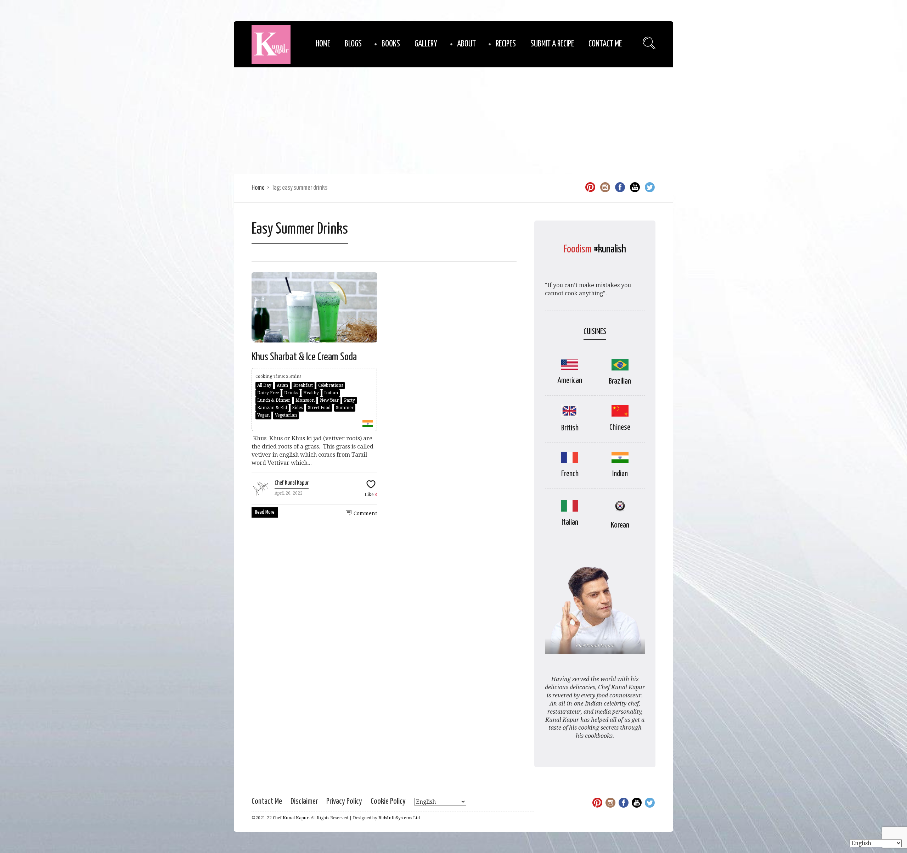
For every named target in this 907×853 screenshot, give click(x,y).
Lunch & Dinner (273, 400)
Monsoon (305, 400)
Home (323, 44)
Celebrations (330, 385)
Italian (570, 522)
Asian (282, 385)
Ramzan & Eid (272, 407)
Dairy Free (268, 392)
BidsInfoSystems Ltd (399, 817)
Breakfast (303, 385)
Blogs (353, 44)
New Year (329, 400)
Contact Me (605, 44)
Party (349, 400)
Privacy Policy (344, 801)
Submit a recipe (552, 44)
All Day (264, 385)
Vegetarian (286, 415)
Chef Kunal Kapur (292, 483)
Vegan (263, 415)
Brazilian (620, 381)
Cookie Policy (388, 801)
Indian (331, 392)
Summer (345, 407)
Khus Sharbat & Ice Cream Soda (304, 357)
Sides (297, 407)
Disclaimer (304, 801)
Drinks (291, 392)
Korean (620, 525)
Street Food (319, 407)
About (466, 44)
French (570, 474)
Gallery (426, 44)
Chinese (619, 427)
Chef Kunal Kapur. (291, 817)
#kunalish (609, 249)
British (570, 428)
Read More (265, 512)
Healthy (311, 392)
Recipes (506, 44)
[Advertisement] (453, 120)
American (569, 381)
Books (391, 44)
